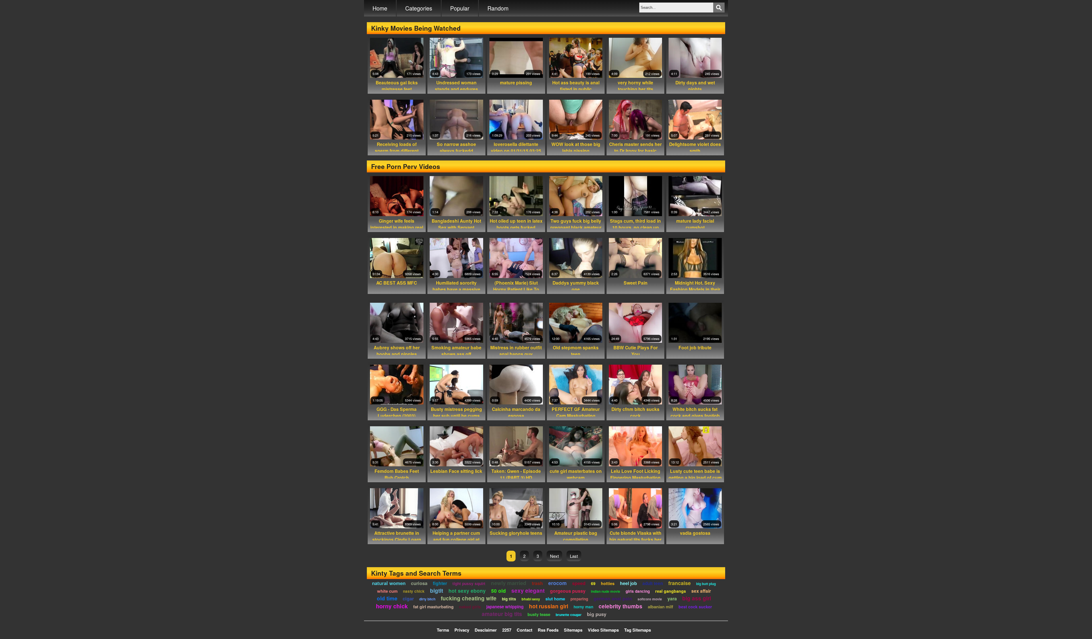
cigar (408, 598)
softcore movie (650, 599)
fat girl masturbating (433, 607)
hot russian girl (548, 606)
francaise (679, 582)
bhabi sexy (531, 599)
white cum (387, 591)
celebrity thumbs (620, 606)
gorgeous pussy (568, 591)
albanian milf (660, 607)
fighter (440, 583)
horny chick (392, 606)
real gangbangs (670, 591)
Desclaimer (486, 630)
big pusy (596, 614)
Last (574, 556)
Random (497, 8)
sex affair (701, 591)
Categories (418, 8)
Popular (460, 8)
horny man (583, 606)
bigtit (436, 590)
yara (672, 598)
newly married (508, 583)
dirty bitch (427, 599)
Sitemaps (573, 630)
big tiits (509, 599)
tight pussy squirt (468, 583)
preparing (579, 599)
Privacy (461, 630)
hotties (608, 583)
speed (579, 583)
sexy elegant (528, 590)
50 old (498, 590)
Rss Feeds (548, 630)
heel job (628, 583)
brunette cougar (569, 614)
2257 (506, 630)
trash (537, 583)
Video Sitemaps (603, 630)
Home (380, 8)
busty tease (539, 614)
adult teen (652, 583)
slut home (555, 599)
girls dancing (638, 591)
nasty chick (414, 591)
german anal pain (612, 598)
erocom (557, 582)
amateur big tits (502, 614)
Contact (524, 630)
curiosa (419, 583)
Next (554, 556)
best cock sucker (695, 606)
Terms (443, 630)
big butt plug (706, 583)
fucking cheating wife (469, 598)
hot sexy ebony (467, 590)
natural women (389, 583)
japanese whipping (505, 607)
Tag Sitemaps (637, 630)
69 (593, 583)
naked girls (470, 606)
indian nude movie (605, 591)
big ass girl (696, 598)
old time (387, 598)
